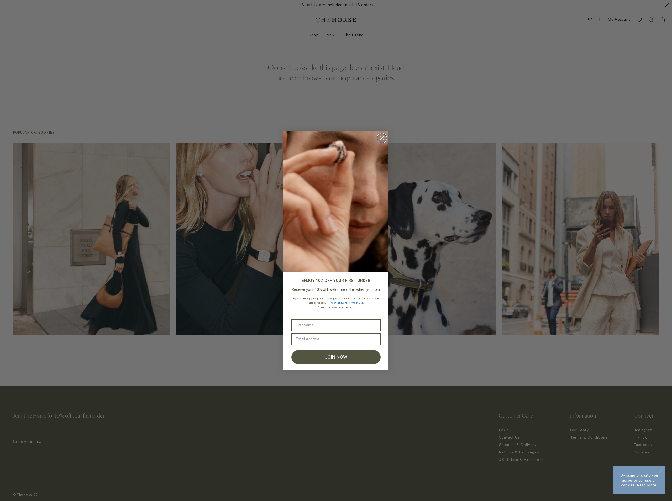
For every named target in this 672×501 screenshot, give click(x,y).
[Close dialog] (381, 138)
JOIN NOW (336, 357)
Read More (647, 485)
